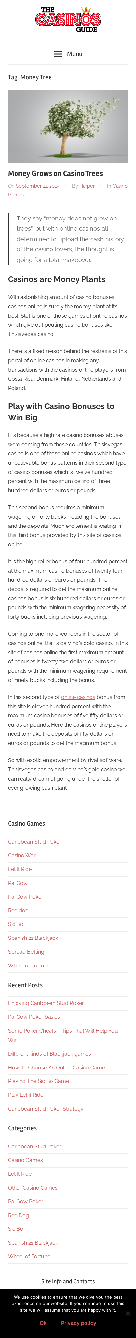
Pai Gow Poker (25, 897)
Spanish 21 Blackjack (33, 938)
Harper (87, 186)
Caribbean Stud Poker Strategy (46, 1109)
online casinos (78, 697)
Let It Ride (20, 869)
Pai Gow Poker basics (34, 1017)
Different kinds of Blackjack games (49, 1054)
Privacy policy (78, 1323)
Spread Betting (26, 952)
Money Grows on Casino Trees (55, 173)
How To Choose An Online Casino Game (56, 1068)
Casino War (22, 855)
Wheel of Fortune (29, 966)
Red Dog (18, 1215)
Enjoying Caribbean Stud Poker (46, 1003)
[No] (127, 1313)
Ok (43, 1323)
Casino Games (25, 1160)
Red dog (18, 910)
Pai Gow (18, 883)
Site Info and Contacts (68, 1281)
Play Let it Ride (25, 1095)
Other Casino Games (33, 1188)
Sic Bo (15, 924)
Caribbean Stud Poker (34, 842)
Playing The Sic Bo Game (38, 1081)
